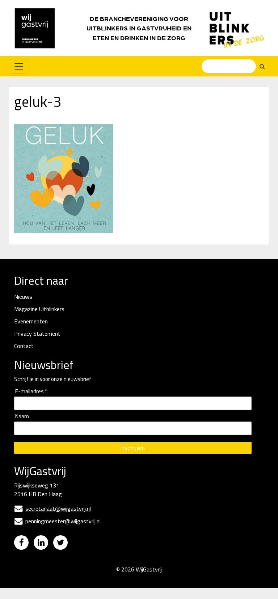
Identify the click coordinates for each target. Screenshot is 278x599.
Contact (24, 346)
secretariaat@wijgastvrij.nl (52, 508)
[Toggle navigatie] (19, 66)
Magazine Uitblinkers (39, 309)
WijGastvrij (149, 569)
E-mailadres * (31, 391)
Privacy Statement (37, 333)
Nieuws (23, 296)
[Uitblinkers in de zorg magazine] (237, 28)
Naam (22, 416)
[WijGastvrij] (38, 28)
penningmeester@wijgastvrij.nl (57, 521)
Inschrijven (133, 448)
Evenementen (31, 321)
